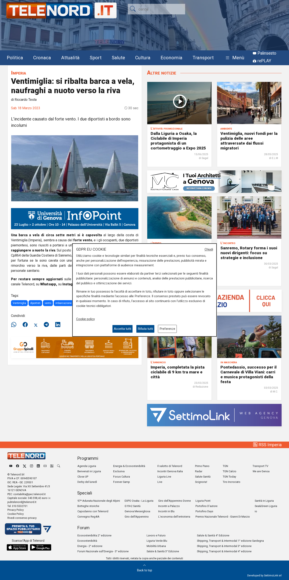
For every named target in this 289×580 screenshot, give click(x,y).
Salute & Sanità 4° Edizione (213, 535)
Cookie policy (85, 319)
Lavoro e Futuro (156, 535)
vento (48, 303)
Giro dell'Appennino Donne (174, 500)
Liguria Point (203, 500)
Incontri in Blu (166, 511)
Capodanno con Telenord (92, 511)
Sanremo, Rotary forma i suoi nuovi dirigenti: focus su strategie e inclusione (248, 253)
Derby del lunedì (87, 481)
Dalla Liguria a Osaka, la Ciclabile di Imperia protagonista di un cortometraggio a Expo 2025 (178, 141)
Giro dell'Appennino (137, 516)
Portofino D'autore (206, 506)
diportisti (35, 303)
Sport (96, 57)
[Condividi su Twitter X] (35, 324)
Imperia (18, 73)
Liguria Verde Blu (157, 540)
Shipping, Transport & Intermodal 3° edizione (224, 546)
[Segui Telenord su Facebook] (17, 466)
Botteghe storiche (88, 506)
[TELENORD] (26, 455)
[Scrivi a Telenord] (45, 466)
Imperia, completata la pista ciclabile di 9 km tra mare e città (178, 372)
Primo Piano (202, 466)
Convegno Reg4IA (88, 516)
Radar (198, 471)
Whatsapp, (48, 284)
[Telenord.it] (28, 529)
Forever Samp (121, 481)
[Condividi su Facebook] (25, 324)
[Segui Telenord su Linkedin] (38, 466)
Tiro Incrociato (231, 481)
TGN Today (229, 476)
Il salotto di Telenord (169, 466)
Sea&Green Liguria (266, 506)
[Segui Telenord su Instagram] (31, 466)
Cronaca (42, 57)
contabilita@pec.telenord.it (29, 494)
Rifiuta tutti (145, 329)
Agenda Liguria (86, 466)
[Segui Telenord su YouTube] (10, 466)
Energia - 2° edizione (89, 546)
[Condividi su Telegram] (46, 324)
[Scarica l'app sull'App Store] (17, 547)
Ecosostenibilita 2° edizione (94, 535)
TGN (225, 466)
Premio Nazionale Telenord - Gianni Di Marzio (222, 516)
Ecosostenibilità (87, 540)
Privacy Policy (15, 509)
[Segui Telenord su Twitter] (24, 466)
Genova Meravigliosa (137, 511)
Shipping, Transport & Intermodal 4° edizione (224, 551)
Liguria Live (164, 476)
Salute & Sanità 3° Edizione (163, 551)
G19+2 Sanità (132, 506)
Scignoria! (201, 481)
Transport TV (260, 466)
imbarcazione (63, 303)
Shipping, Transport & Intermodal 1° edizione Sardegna (230, 540)
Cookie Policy (15, 513)
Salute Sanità (203, 476)
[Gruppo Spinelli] (74, 347)
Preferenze (167, 329)
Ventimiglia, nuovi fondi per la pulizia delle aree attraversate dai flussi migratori (249, 141)
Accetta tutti (122, 329)
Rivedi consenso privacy (22, 517)
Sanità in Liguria (264, 500)
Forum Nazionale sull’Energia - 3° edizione (103, 551)
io (256, 511)
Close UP (82, 476)
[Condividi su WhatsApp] (15, 324)
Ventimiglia (19, 303)
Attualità (70, 57)
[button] (234, 58)
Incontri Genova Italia (170, 471)
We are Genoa (261, 471)
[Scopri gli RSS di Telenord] (51, 466)
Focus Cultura (121, 476)
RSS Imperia (269, 444)
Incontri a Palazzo (169, 506)
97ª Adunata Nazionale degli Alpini (98, 500)
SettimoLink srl (273, 575)
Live (159, 481)
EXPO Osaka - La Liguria (139, 500)
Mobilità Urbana (156, 546)
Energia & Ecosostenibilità (129, 466)
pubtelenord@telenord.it (21, 502)
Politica (15, 57)
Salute (118, 57)
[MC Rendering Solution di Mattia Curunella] (214, 181)
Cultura (142, 57)
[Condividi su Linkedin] (57, 324)
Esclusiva (119, 471)
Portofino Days (204, 511)
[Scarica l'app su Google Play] (40, 547)
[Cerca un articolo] (58, 466)
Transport (203, 57)
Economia (171, 57)
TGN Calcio (229, 471)
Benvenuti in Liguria (89, 471)
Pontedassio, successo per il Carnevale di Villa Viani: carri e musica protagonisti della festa (248, 374)
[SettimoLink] (214, 415)
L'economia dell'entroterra (174, 516)
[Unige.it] (74, 218)
